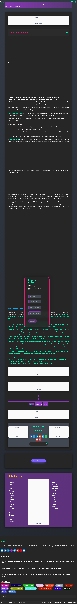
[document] (38, 302)
